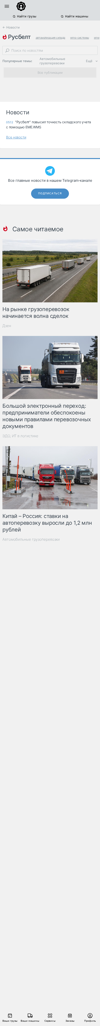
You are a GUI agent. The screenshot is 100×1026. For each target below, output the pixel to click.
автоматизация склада (50, 37)
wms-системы (79, 37)
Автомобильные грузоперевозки (52, 61)
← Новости (11, 27)
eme (96, 37)
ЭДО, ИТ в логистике (20, 436)
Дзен (6, 325)
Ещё (89, 61)
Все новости (16, 137)
